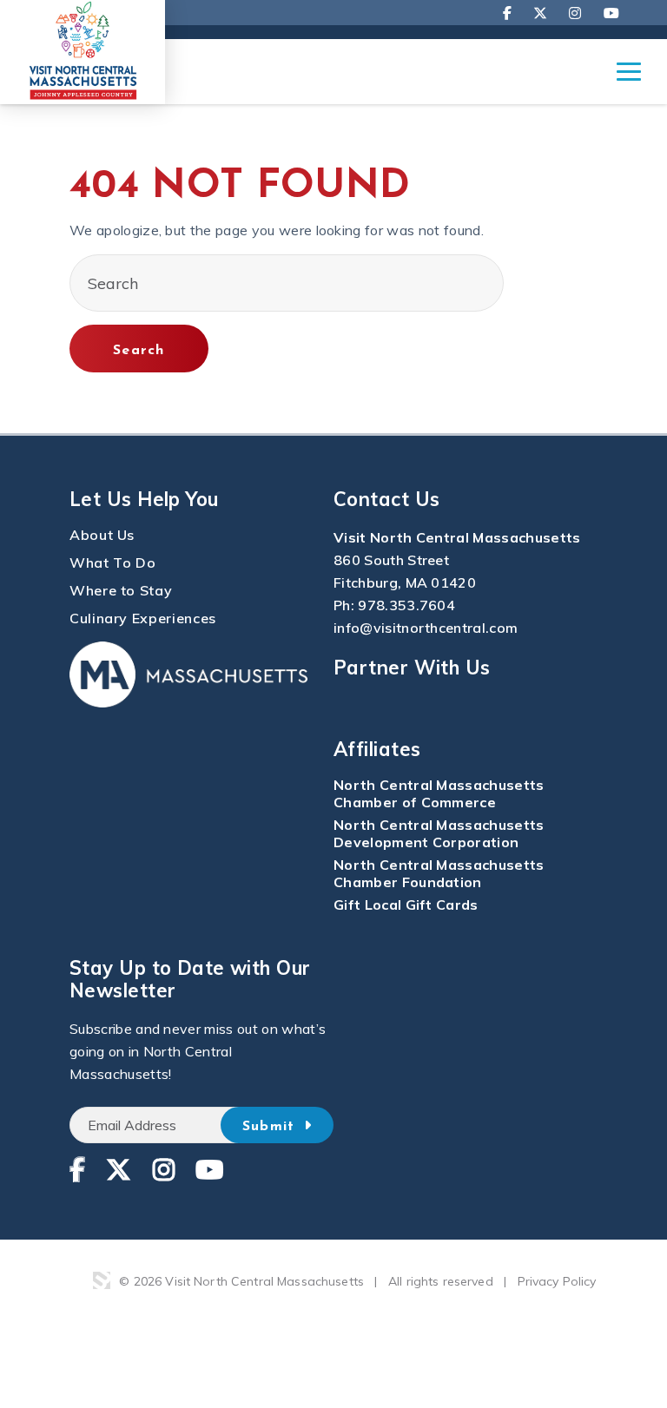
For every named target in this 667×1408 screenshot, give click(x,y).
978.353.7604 (406, 605)
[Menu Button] (629, 80)
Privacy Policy (557, 1281)
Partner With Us (412, 667)
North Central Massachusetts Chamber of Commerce (439, 793)
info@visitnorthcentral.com (426, 627)
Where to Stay (120, 590)
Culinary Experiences (142, 618)
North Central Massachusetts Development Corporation (439, 833)
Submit (271, 1127)
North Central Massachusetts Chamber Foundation (439, 873)
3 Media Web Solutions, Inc (101, 1280)
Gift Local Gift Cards (406, 904)
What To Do (112, 562)
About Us (102, 534)
